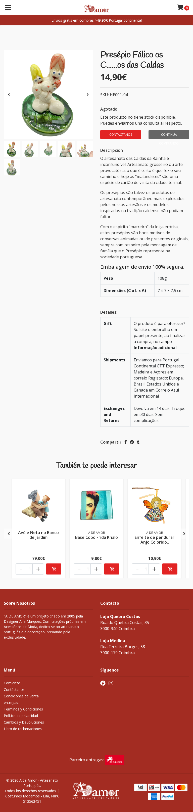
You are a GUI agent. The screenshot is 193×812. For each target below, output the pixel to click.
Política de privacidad (21, 715)
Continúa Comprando (169, 135)
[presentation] (9, 94)
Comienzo (12, 683)
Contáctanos (120, 134)
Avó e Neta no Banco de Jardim (38, 535)
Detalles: (108, 312)
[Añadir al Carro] (53, 569)
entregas (11, 702)
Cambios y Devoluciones (24, 722)
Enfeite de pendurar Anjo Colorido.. (154, 540)
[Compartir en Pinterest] (132, 442)
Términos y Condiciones (23, 709)
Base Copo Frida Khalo (96, 537)
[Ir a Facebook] (103, 684)
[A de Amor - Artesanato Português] (96, 7)
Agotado (108, 109)
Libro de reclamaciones (23, 728)
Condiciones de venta (21, 696)
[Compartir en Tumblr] (138, 442)
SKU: (104, 95)
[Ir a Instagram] (111, 684)
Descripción (111, 150)
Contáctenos (14, 689)
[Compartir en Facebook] (125, 442)
